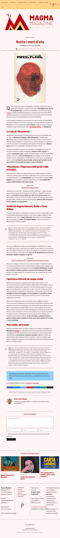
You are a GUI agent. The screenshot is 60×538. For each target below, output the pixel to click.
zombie (9, 112)
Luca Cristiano (38, 392)
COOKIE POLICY (40, 532)
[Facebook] (50, 4)
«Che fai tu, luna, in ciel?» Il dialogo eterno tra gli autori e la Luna (30, 260)
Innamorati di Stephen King (30, 187)
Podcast (20, 489)
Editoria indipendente (30, 37)
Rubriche (12, 2)
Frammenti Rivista (6, 494)
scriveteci (49, 494)
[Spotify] (53, 4)
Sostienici (21, 496)
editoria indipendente (21, 392)
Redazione (21, 487)
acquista (16, 330)
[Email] (53, 5)
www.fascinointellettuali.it (39, 507)
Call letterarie (32, 2)
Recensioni (4, 2)
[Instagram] (52, 4)
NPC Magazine (22, 494)
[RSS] (55, 4)
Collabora (24, 532)
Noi (2, 7)
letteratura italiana (30, 392)
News (46, 2)
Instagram (36, 383)
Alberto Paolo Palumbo (20, 399)
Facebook (28, 383)
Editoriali (41, 2)
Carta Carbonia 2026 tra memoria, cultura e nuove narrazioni (47, 474)
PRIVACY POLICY (34, 532)
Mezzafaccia (44, 392)
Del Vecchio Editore (35, 127)
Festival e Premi (22, 2)
